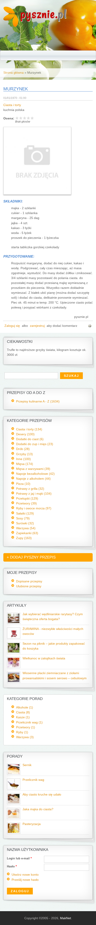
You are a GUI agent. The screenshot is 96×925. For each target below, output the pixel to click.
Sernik (27, 765)
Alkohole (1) (24, 707)
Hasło (12, 866)
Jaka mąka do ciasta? (38, 809)
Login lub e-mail (19, 858)
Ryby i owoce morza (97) (33, 508)
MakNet (65, 918)
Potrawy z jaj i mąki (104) (34, 493)
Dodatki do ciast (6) (30, 439)
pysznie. (44, 14)
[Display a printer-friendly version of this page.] (90, 325)
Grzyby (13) (24, 454)
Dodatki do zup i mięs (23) (34, 444)
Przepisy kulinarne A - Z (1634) (38, 401)
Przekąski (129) (27, 498)
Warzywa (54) (25, 528)
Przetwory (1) (25, 727)
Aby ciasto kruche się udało (42, 794)
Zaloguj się (12, 325)
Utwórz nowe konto (25, 874)
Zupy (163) (24, 538)
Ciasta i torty (12, 105)
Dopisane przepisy (29, 581)
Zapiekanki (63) (27, 533)
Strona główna (13, 72)
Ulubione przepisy (28, 586)
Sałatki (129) (25, 513)
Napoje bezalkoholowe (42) (35, 473)
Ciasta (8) (23, 712)
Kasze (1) (23, 717)
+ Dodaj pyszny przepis (31, 557)
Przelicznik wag (33, 779)
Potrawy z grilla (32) (30, 488)
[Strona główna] (10, 25)
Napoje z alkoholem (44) (33, 478)
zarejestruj (37, 325)
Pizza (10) (23, 483)
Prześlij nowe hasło (25, 879)
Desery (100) (25, 434)
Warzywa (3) (25, 737)
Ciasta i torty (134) (29, 429)
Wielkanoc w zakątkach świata (44, 658)
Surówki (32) (25, 523)
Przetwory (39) (26, 503)
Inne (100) (23, 459)
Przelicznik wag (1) (29, 722)
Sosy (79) (23, 518)
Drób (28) (23, 449)
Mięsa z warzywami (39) (33, 469)
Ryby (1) (22, 732)
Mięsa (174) (24, 464)
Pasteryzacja (32, 824)
